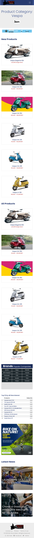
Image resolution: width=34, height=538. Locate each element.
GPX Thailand (7, 373)
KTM (17, 375)
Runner (7, 378)
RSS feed (9, 536)
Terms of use (24, 531)
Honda (27, 373)
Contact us (9, 531)
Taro (27, 378)
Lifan (27, 375)
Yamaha (27, 381)
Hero (17, 373)
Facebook (18, 536)
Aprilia (7, 370)
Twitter (26, 536)
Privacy (16, 531)
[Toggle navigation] (29, 2)
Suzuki (17, 378)
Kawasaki (7, 375)
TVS (7, 381)
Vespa (17, 381)
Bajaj (17, 370)
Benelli (27, 370)
